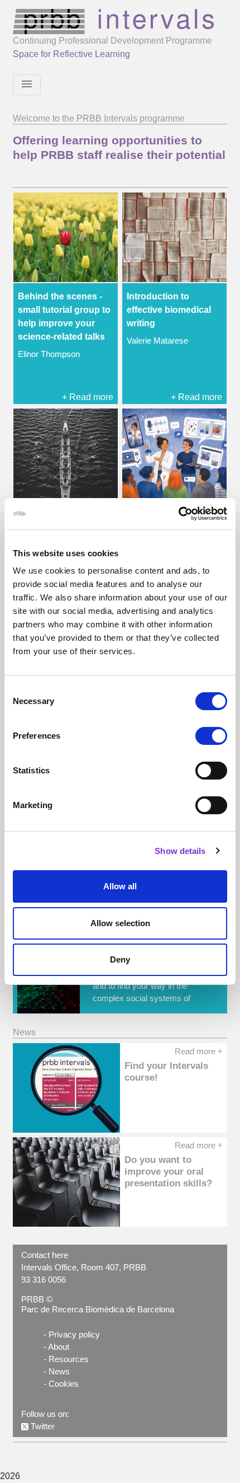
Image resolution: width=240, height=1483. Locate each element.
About (58, 1347)
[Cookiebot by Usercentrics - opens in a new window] (178, 513)
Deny (120, 959)
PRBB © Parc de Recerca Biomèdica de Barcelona (97, 1304)
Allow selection (120, 923)
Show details (180, 851)
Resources (69, 1359)
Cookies (64, 1383)
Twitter (41, 1426)
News (59, 1371)
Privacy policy (74, 1334)
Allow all (120, 886)
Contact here (44, 1255)
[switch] (211, 736)
